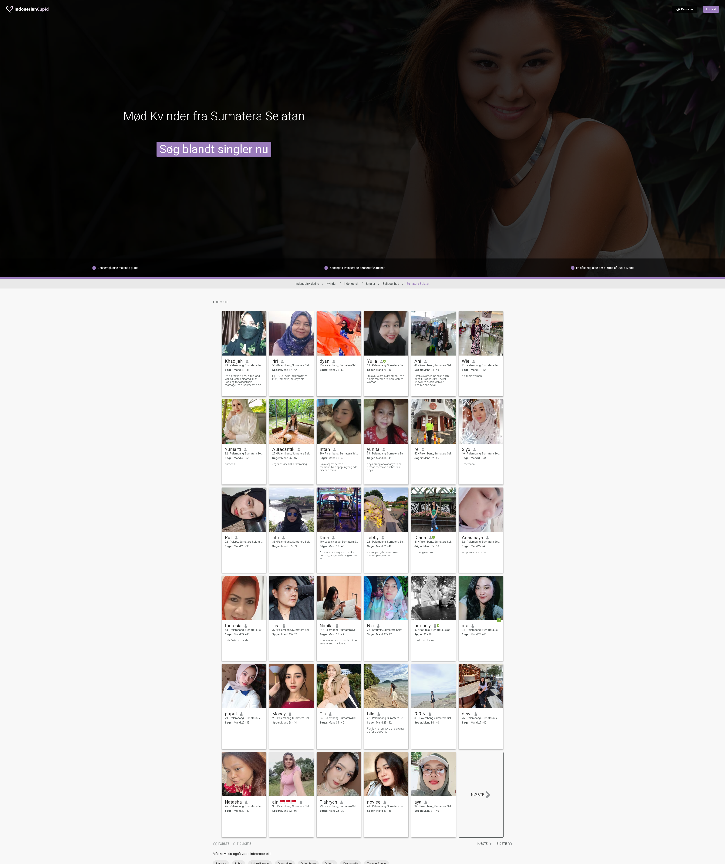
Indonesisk (351, 283)
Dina (324, 537)
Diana (420, 537)
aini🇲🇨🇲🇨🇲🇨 (284, 802)
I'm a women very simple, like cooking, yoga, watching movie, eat (338, 555)
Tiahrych (328, 802)
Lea (276, 625)
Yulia (372, 361)
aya (417, 802)
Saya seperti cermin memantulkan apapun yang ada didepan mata (338, 467)
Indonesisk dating (307, 283)
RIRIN (420, 714)
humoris (230, 464)
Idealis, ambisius (424, 640)
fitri (275, 537)
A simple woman (472, 375)
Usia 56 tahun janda (236, 640)
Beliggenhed (391, 283)
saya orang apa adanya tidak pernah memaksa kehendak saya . (384, 467)
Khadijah (234, 361)
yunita (373, 449)
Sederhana (468, 464)
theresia (233, 625)
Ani (417, 361)
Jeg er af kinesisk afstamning (289, 464)
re (416, 449)
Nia (370, 625)
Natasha (233, 802)
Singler (370, 283)
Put (228, 537)
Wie (465, 361)
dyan (324, 361)
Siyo (466, 449)
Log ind (711, 9)
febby (373, 537)
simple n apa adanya (474, 552)
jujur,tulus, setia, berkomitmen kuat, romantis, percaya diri (289, 377)
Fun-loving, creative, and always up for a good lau (386, 730)
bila (370, 714)
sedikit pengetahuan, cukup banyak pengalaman (383, 554)
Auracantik (283, 449)
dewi (466, 714)
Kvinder (331, 283)
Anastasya (472, 537)
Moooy (279, 714)
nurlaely (422, 625)
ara (465, 625)
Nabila (326, 625)
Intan (325, 449)
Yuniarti (233, 449)
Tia (323, 714)
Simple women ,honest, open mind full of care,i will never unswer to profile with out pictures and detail (431, 380)
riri (275, 361)
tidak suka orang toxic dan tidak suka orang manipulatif (338, 642)
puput (231, 714)
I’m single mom (423, 552)
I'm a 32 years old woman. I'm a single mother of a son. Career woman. (385, 378)
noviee (373, 802)
